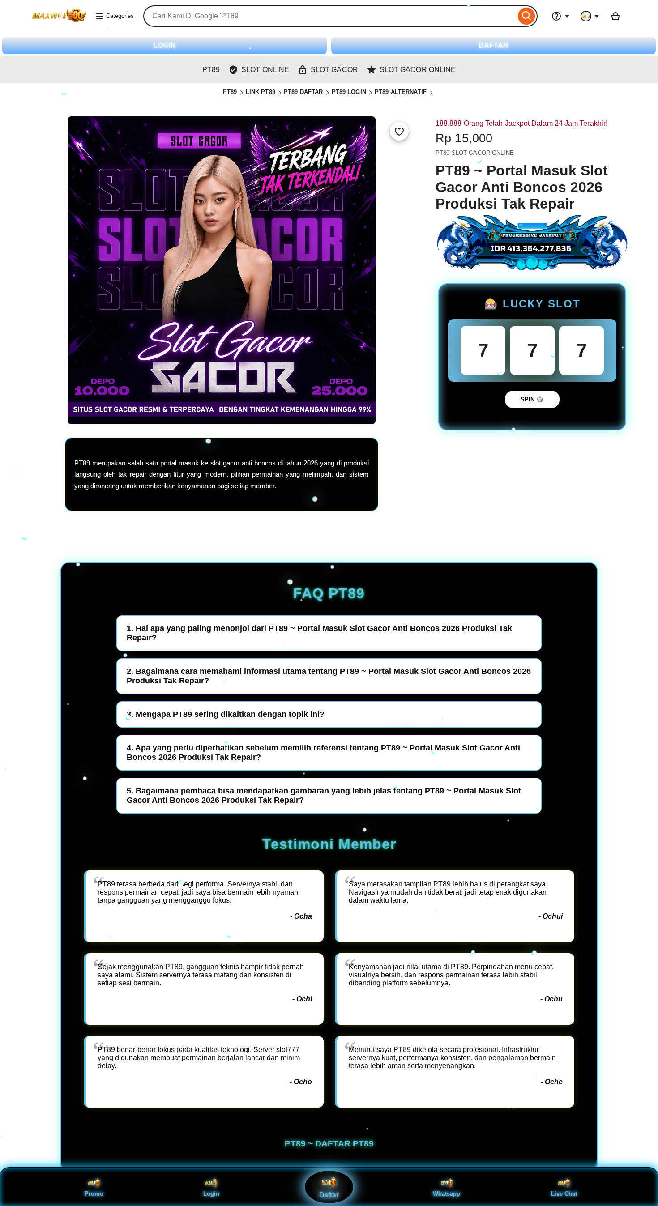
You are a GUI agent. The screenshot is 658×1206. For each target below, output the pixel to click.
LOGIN (165, 45)
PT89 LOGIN (349, 92)
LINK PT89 (260, 92)
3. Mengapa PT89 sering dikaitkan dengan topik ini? (226, 714)
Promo (94, 1193)
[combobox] (329, 16)
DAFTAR (493, 45)
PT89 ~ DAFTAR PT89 (329, 1143)
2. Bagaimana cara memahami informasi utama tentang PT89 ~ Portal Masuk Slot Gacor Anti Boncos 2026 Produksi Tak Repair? (329, 676)
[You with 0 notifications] (590, 16)
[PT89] (59, 22)
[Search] (527, 16)
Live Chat (564, 1193)
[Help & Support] (560, 16)
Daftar (328, 1195)
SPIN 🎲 (532, 399)
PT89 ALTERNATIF (401, 92)
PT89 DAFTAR (303, 92)
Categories (120, 16)
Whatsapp (446, 1193)
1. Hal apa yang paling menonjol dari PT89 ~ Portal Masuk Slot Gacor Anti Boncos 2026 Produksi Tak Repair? (319, 633)
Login (211, 1193)
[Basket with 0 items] (615, 16)
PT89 (230, 92)
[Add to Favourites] (399, 131)
